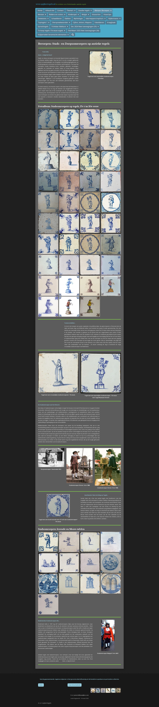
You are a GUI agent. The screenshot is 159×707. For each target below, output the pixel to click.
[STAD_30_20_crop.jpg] (90, 562)
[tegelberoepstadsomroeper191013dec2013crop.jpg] (90, 306)
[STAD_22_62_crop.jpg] (90, 202)
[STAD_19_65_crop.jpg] (90, 285)
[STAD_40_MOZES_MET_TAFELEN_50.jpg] (48, 583)
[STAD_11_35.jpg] (110, 541)
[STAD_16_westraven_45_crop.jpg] (69, 285)
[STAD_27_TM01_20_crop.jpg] (48, 562)
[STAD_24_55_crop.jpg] (48, 306)
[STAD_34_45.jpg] (110, 223)
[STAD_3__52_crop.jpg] (110, 244)
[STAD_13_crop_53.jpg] (90, 119)
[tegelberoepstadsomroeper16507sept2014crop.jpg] (90, 140)
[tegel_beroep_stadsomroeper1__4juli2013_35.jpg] (110, 119)
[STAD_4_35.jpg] (69, 160)
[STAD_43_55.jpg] (110, 583)
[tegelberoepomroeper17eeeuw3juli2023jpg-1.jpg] (48, 265)
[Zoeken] (72, 34)
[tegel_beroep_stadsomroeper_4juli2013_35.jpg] (69, 244)
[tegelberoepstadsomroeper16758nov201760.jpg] (69, 265)
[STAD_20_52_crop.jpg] (69, 202)
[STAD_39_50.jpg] (110, 562)
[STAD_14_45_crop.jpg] (69, 181)
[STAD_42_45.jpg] (90, 583)
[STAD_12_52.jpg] (69, 306)
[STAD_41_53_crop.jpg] (69, 583)
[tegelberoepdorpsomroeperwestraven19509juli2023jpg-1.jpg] (110, 285)
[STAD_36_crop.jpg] (48, 244)
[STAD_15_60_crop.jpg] (90, 181)
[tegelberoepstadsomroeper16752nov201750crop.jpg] (90, 265)
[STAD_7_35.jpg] (69, 119)
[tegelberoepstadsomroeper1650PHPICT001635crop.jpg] (48, 119)
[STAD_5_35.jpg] (90, 160)
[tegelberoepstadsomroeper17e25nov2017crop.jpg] (110, 181)
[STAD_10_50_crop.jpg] (48, 285)
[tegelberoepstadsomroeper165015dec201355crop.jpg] (48, 202)
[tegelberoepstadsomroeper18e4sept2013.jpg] (110, 265)
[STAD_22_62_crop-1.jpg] (90, 244)
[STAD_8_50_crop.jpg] (48, 604)
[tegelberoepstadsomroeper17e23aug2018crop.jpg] (110, 140)
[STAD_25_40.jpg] (48, 541)
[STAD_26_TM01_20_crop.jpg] (69, 223)
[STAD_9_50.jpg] (48, 181)
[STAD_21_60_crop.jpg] (48, 140)
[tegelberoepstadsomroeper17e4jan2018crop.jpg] (69, 140)
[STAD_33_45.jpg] (90, 223)
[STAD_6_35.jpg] (110, 160)
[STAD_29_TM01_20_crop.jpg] (90, 541)
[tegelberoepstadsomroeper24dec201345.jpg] (110, 202)
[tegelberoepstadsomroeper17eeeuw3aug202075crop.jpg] (48, 160)
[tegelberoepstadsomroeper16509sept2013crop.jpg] (48, 223)
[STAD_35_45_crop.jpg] (69, 541)
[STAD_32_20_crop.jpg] (69, 562)
